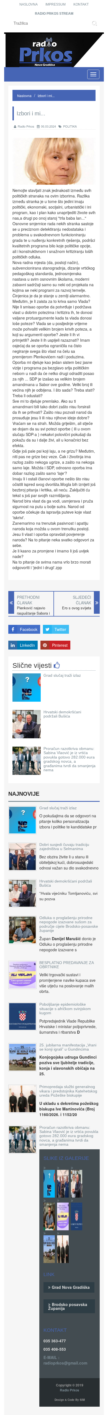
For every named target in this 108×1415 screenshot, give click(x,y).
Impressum (55, 4)
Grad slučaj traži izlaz (62, 675)
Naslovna (28, 4)
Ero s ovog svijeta (76, 607)
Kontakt (81, 4)
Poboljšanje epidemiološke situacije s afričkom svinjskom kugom (65, 1008)
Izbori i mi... (46, 95)
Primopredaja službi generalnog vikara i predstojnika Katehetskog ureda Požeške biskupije (68, 1090)
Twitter (60, 629)
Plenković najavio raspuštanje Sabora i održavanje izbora (33, 613)
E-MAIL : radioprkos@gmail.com (65, 1360)
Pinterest (60, 645)
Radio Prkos (26, 126)
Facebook (28, 629)
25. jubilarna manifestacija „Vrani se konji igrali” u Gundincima (67, 1047)
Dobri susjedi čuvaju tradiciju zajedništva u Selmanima (64, 846)
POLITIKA (70, 126)
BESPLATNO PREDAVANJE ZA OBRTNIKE (66, 964)
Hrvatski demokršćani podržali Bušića (62, 714)
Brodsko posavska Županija (67, 1306)
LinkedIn (27, 645)
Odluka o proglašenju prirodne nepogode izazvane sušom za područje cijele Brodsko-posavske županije (68, 924)
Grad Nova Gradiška (71, 1287)
